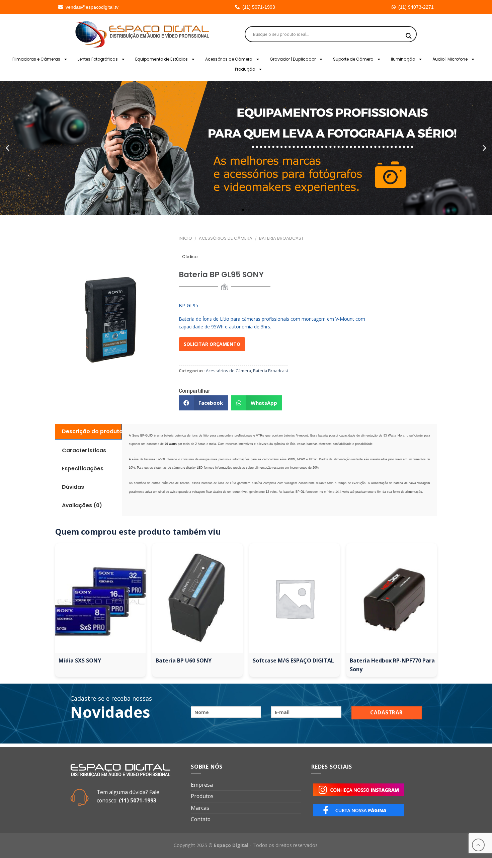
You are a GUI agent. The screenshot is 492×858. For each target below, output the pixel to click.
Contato (201, 819)
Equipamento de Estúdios (161, 59)
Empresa (202, 784)
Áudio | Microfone (450, 59)
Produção (245, 69)
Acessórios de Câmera (228, 59)
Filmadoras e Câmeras (36, 59)
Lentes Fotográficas (98, 59)
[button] (7, 148)
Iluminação (403, 59)
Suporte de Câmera (353, 59)
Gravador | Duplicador (293, 59)
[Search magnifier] (408, 35)
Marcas (200, 807)
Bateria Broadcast (281, 238)
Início (185, 238)
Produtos (202, 796)
